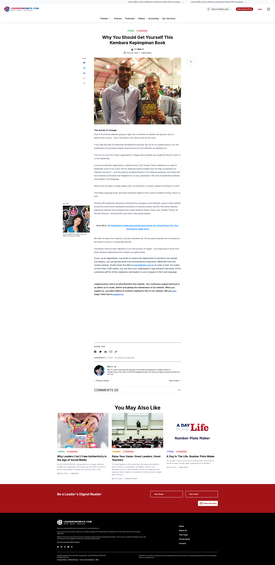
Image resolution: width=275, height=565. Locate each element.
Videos (141, 18)
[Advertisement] (137, 319)
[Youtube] (68, 547)
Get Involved (184, 539)
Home (181, 526)
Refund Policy (73, 560)
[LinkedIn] (65, 547)
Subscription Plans (244, 9)
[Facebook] (58, 547)
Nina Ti (140, 49)
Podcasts (130, 18)
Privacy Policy (62, 560)
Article (131, 31)
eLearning (153, 18)
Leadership (142, 31)
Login (259, 9)
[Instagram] (72, 547)
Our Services (168, 18)
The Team (183, 535)
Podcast (117, 451)
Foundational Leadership (124, 358)
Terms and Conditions (86, 560)
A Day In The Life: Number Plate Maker (191, 456)
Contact (182, 543)
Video (171, 451)
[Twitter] (61, 547)
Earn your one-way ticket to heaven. (68, 542)
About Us (183, 530)
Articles (118, 18)
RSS (97, 560)
